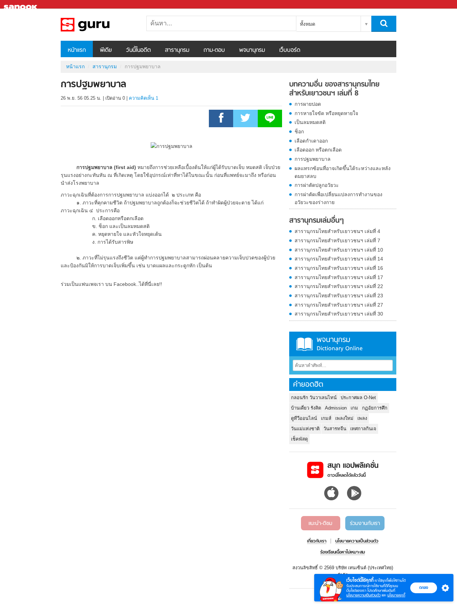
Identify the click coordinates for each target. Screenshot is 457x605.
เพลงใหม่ (344, 418)
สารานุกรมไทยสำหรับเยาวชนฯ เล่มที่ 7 (337, 240)
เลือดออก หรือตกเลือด (318, 150)
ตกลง (423, 587)
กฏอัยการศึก (374, 408)
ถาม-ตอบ (214, 50)
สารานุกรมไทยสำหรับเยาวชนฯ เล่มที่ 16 (339, 268)
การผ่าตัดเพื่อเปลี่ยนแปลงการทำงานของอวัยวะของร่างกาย (338, 198)
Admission (336, 408)
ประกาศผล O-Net (358, 397)
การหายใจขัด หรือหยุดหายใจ (326, 113)
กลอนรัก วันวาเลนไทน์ (314, 397)
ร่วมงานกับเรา (365, 523)
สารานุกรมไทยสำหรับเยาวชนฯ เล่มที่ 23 (339, 295)
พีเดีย (106, 50)
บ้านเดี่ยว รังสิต (306, 408)
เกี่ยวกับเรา (316, 541)
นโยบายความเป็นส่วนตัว (363, 595)
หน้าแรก (77, 50)
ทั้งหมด (307, 24)
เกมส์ (326, 418)
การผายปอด (308, 104)
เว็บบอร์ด (289, 50)
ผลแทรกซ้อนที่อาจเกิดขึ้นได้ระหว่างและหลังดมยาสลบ (343, 172)
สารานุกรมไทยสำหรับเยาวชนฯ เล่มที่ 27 (339, 305)
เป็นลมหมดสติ (310, 122)
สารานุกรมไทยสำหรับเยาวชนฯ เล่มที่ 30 (339, 314)
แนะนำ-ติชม (320, 523)
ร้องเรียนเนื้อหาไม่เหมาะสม (342, 552)
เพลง (362, 418)
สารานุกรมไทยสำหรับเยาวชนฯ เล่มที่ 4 (337, 231)
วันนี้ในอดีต (138, 50)
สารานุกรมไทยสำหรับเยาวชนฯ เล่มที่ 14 (339, 259)
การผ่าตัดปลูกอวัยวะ (317, 185)
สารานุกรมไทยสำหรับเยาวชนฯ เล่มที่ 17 (339, 277)
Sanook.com (21, 4)
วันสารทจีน (334, 428)
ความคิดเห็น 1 (143, 98)
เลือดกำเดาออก (311, 141)
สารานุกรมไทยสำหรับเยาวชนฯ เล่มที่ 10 (339, 250)
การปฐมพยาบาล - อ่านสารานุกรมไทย (98, 24)
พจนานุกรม (252, 50)
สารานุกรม (177, 50)
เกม (354, 408)
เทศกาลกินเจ (363, 428)
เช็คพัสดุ (299, 439)
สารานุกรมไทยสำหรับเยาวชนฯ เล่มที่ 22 (339, 286)
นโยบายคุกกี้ (396, 595)
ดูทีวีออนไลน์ (304, 418)
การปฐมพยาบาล (313, 159)
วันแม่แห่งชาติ (305, 428)
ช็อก (299, 131)
